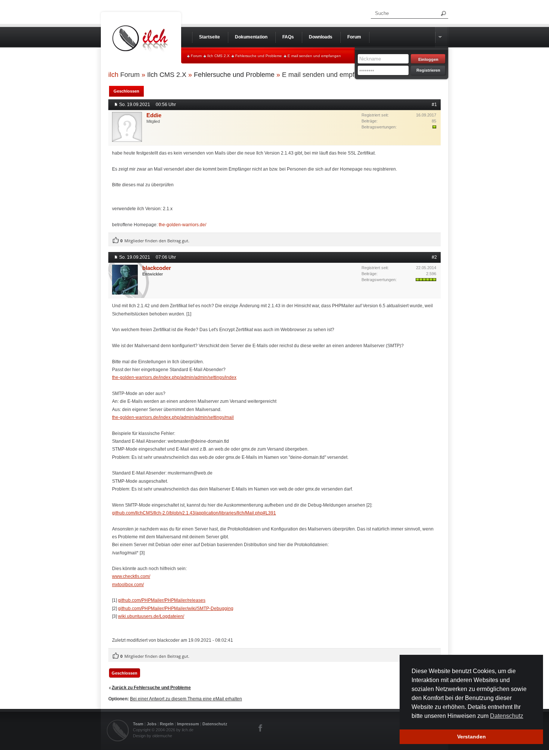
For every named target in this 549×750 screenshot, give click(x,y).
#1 (434, 104)
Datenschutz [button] (506, 716)
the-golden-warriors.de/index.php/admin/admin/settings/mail (173, 417)
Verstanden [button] (471, 737)
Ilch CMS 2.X (218, 56)
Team (138, 724)
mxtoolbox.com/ (128, 584)
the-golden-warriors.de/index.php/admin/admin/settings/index (174, 377)
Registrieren (428, 70)
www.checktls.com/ (131, 576)
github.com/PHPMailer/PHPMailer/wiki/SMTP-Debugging (175, 608)
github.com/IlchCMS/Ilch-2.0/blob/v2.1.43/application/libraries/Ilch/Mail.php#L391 (194, 513)
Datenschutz (214, 724)
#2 (434, 257)
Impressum (188, 724)
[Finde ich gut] (116, 240)
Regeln (167, 724)
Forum (196, 56)
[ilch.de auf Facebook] (260, 727)
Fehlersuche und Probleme (258, 56)
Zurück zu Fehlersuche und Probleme (151, 687)
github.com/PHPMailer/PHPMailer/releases (161, 600)
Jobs (151, 724)
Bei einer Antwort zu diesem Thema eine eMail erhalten (186, 698)
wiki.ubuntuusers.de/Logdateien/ (151, 616)
